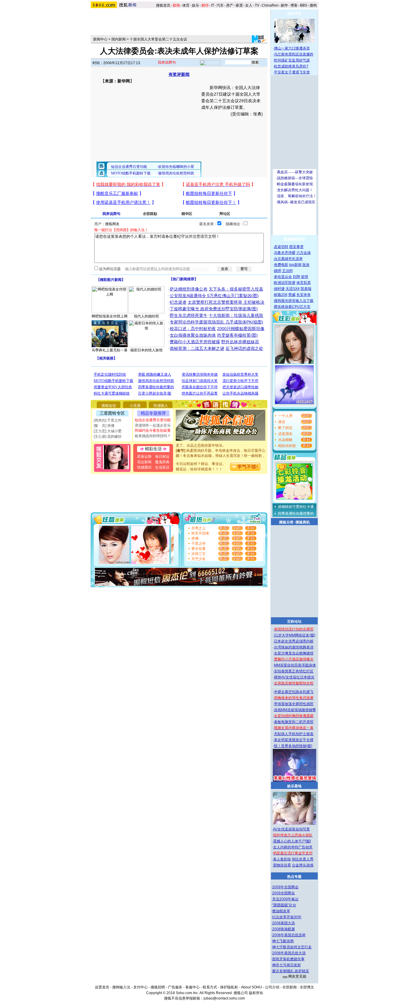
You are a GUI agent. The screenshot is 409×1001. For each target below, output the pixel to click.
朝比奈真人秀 (302, 859)
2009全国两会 (283, 893)
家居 (239, 5)
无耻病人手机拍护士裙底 (293, 734)
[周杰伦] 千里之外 (108, 420)
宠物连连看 (282, 865)
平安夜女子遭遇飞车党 (292, 72)
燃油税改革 (281, 911)
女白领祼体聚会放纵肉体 (193, 335)
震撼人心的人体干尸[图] (292, 841)
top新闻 (295, 265)
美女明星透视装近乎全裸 (293, 740)
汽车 (220, 5)
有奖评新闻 (179, 74)
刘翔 (296, 277)
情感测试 (144, 467)
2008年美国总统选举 (289, 935)
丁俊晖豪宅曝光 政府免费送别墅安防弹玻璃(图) (214, 308)
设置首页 (102, 987)
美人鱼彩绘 (282, 859)
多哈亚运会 (283, 277)
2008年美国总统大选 (289, 953)
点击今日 (294, 13)
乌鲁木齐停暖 (285, 253)
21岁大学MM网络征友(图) (294, 635)
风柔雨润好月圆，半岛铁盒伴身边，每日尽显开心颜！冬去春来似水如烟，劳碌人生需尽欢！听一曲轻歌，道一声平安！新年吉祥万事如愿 (221, 451)
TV (257, 5)
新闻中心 (100, 39)
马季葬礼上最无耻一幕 (110, 350)
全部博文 (307, 987)
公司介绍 (272, 987)
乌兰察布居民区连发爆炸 (293, 54)
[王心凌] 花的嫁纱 (108, 436)
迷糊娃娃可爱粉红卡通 (296, 507)
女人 (248, 5)
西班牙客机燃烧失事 (288, 959)
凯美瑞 (306, 289)
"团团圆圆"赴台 (284, 905)
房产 (229, 5)
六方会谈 (303, 253)
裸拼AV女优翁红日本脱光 (294, 677)
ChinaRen (270, 5)
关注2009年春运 (285, 899)
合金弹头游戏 (302, 865)
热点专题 (294, 876)
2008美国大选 (283, 923)
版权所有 (256, 993)
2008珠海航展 (283, 929)
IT (212, 5)
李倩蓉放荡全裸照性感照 (293, 704)
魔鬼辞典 (162, 462)
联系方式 (210, 987)
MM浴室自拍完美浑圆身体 (295, 665)
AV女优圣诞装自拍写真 (291, 829)
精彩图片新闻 (111, 280)
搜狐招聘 (158, 987)
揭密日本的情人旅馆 (146, 350)
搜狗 (314, 5)
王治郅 (287, 271)
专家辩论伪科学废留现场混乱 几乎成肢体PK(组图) (216, 322)
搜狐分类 (286, 522)
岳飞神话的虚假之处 (244, 348)
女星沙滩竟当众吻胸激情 (293, 653)
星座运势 (144, 456)
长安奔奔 (303, 295)
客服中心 (192, 987)
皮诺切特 (281, 247)
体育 (186, 5)
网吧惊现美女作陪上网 (110, 316)
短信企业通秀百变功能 (153, 420)
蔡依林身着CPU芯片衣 (292, 307)
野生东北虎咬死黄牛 (188, 315)
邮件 (284, 5)
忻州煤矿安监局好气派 (292, 60)
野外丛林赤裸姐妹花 (240, 341)
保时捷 (279, 289)
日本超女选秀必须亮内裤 (293, 641)
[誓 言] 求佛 (104, 426)
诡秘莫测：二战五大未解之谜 (197, 348)
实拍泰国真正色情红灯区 (293, 671)
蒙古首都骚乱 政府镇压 (290, 971)
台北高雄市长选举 (288, 259)
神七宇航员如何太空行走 (292, 947)
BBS (303, 5)
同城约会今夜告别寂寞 (153, 430)
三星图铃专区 (112, 413)
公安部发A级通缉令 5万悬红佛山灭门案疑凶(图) (214, 295)
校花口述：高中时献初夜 (193, 328)
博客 (294, 5)
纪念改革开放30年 (287, 917)
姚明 (277, 271)
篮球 (304, 277)
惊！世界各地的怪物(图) (293, 746)
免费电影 (281, 265)
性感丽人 (161, 406)
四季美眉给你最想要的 (296, 513)
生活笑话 (162, 467)
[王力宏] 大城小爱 (108, 431)
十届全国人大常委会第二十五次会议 (158, 39)
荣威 (292, 295)
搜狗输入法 (121, 987)
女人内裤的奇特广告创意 (293, 847)
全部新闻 (289, 987)
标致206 (280, 295)
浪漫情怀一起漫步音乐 (153, 425)
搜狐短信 (109, 406)
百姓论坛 (294, 621)
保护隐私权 (229, 987)
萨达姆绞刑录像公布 (188, 289)
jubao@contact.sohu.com (224, 998)
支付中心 (140, 987)
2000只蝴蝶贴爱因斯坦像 (240, 328)
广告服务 (175, 987)
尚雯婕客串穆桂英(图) (237, 335)
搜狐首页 (163, 5)
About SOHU (251, 987)
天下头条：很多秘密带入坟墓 (236, 289)
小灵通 (135, 406)
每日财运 (162, 456)
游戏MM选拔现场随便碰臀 (295, 710)
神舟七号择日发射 (286, 965)
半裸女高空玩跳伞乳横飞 (293, 692)
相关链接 (106, 358)
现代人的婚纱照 (146, 316)
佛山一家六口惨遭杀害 (292, 48)
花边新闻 (144, 462)
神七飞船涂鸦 (283, 941)
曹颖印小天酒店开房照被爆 (195, 341)
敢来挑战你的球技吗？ (153, 436)
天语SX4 (293, 289)
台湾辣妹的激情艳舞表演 (293, 647)
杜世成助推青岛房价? (291, 66)
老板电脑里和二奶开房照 (293, 722)
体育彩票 (303, 283)
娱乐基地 (294, 786)
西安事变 (296, 247)
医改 (306, 265)
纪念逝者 (178, 302)
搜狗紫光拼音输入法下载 (293, 301)
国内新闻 (118, 39)
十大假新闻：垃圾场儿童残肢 (236, 315)
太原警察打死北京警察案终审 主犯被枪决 (226, 302)
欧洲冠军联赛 (285, 283)
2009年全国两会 (285, 887)
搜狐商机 (303, 522)
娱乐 (195, 5)
